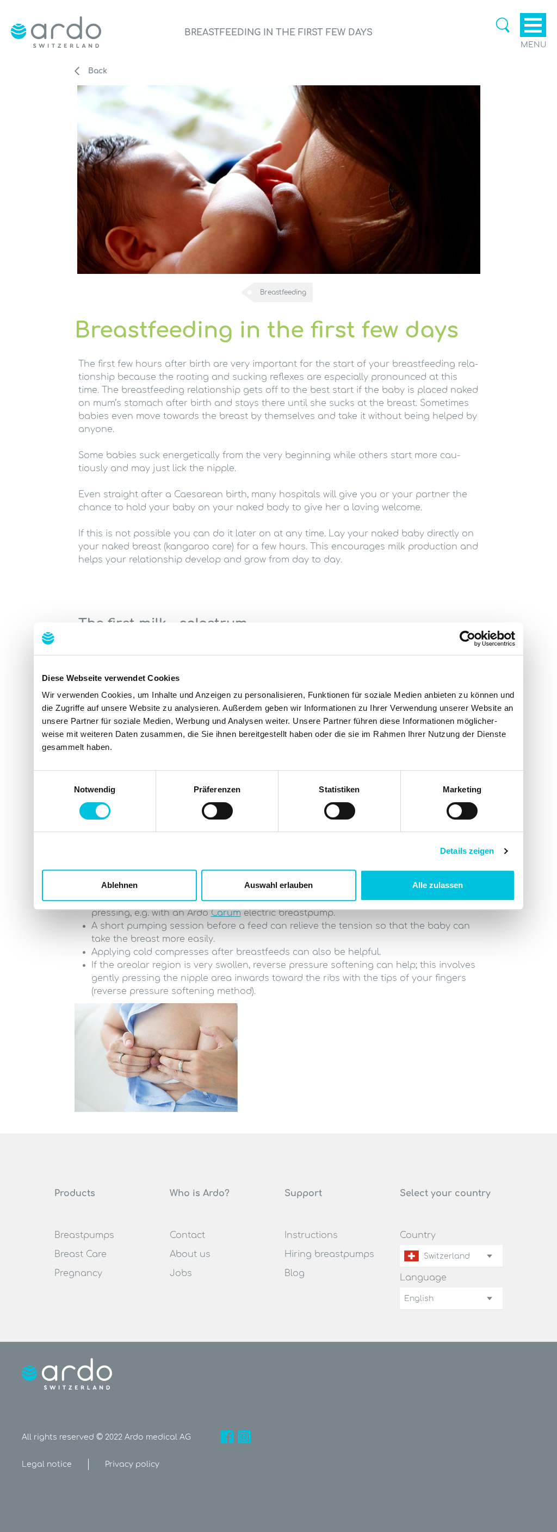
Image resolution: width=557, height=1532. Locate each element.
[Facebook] (226, 1436)
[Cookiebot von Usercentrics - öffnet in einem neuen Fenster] (467, 638)
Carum (226, 913)
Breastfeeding (283, 292)
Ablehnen (119, 885)
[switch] (217, 811)
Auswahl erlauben (278, 885)
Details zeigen (467, 850)
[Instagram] (244, 1436)
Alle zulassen (437, 885)
